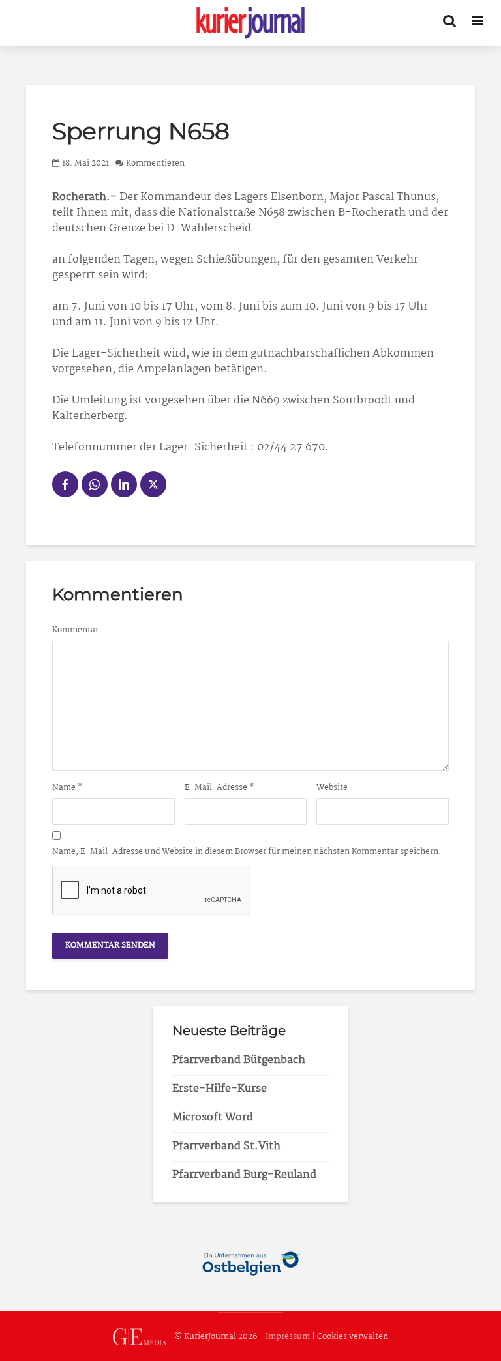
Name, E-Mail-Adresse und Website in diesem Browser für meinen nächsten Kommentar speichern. (246, 852)
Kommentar (75, 630)
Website (332, 788)
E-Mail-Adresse (219, 788)
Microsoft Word (212, 1117)
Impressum (288, 1337)
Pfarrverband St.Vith (226, 1146)
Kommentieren (155, 163)
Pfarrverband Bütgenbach (238, 1060)
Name (67, 788)
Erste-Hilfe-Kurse (219, 1089)
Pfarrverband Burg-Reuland (244, 1175)
